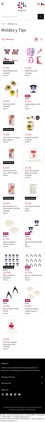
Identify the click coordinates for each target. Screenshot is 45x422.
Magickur (5, 75)
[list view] (41, 39)
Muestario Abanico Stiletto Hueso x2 (9, 243)
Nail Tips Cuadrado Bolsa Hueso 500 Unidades (32, 172)
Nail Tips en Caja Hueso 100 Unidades (11, 138)
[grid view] (36, 39)
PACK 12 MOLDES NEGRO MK (9, 276)
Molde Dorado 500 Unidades (31, 138)
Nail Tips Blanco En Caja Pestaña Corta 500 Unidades (11, 208)
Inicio (3, 24)
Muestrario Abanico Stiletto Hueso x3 (32, 310)
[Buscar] (41, 16)
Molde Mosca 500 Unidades (31, 72)
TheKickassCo (31, 410)
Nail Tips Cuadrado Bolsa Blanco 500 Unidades (10, 344)
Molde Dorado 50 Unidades (9, 105)
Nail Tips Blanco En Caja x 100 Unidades (10, 171)
